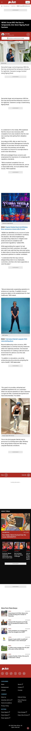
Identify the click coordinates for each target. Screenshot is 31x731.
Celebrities (13, 6)
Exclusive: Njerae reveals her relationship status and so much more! (7, 555)
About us (3, 697)
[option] (7, 551)
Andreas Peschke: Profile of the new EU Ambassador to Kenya (18, 656)
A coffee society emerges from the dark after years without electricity (18, 648)
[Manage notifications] (28, 728)
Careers (20, 687)
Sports (19, 684)
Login (27, 2)
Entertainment (7, 6)
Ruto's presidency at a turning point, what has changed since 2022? (17, 631)
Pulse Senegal (21, 712)
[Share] (28, 34)
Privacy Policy (5, 706)
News (9, 611)
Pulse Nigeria (4, 712)
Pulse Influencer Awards (22, 700)
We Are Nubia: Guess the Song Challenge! (18, 555)
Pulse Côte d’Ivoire (23, 715)
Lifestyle (3, 690)
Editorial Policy (22, 697)
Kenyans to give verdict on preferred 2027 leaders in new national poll (17, 639)
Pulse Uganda (5, 718)
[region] (15, 551)
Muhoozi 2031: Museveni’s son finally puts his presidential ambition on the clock (18, 623)
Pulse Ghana (4, 715)
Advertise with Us (6, 700)
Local (10, 637)
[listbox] (16, 551)
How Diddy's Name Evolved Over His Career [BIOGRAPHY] (14, 536)
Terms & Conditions (6, 703)
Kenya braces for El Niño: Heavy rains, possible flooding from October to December (18, 614)
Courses (20, 690)
